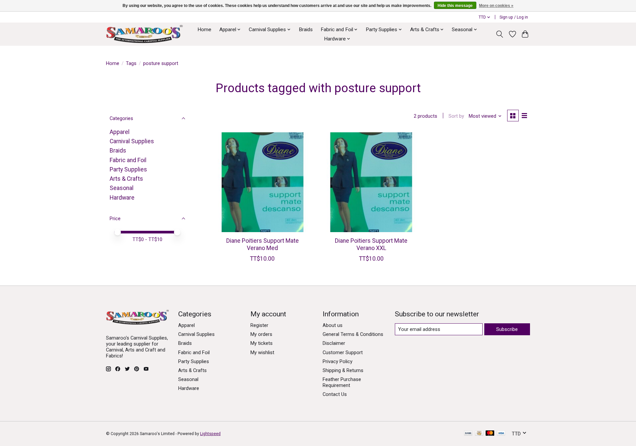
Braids (306, 29)
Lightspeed (210, 433)
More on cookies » (496, 5)
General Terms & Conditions (353, 334)
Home (204, 29)
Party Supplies (128, 169)
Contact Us (335, 394)
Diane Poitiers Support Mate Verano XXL (371, 244)
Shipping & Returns (343, 370)
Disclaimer (334, 343)
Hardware (122, 197)
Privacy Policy (337, 361)
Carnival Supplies (132, 141)
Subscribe (507, 329)
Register (259, 325)
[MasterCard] (490, 433)
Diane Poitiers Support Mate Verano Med (262, 244)
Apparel (120, 132)
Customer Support (343, 352)
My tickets (261, 343)
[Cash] (479, 433)
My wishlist (262, 352)
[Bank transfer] (468, 433)
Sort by (456, 116)
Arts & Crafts (126, 178)
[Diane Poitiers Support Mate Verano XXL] (371, 182)
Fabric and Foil (128, 160)
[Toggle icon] (499, 34)
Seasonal (121, 188)
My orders (261, 334)
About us (333, 325)
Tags (131, 63)
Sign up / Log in (514, 17)
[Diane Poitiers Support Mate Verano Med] (262, 182)
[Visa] (501, 433)
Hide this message (455, 5)
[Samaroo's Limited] (144, 34)
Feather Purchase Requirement (342, 382)
